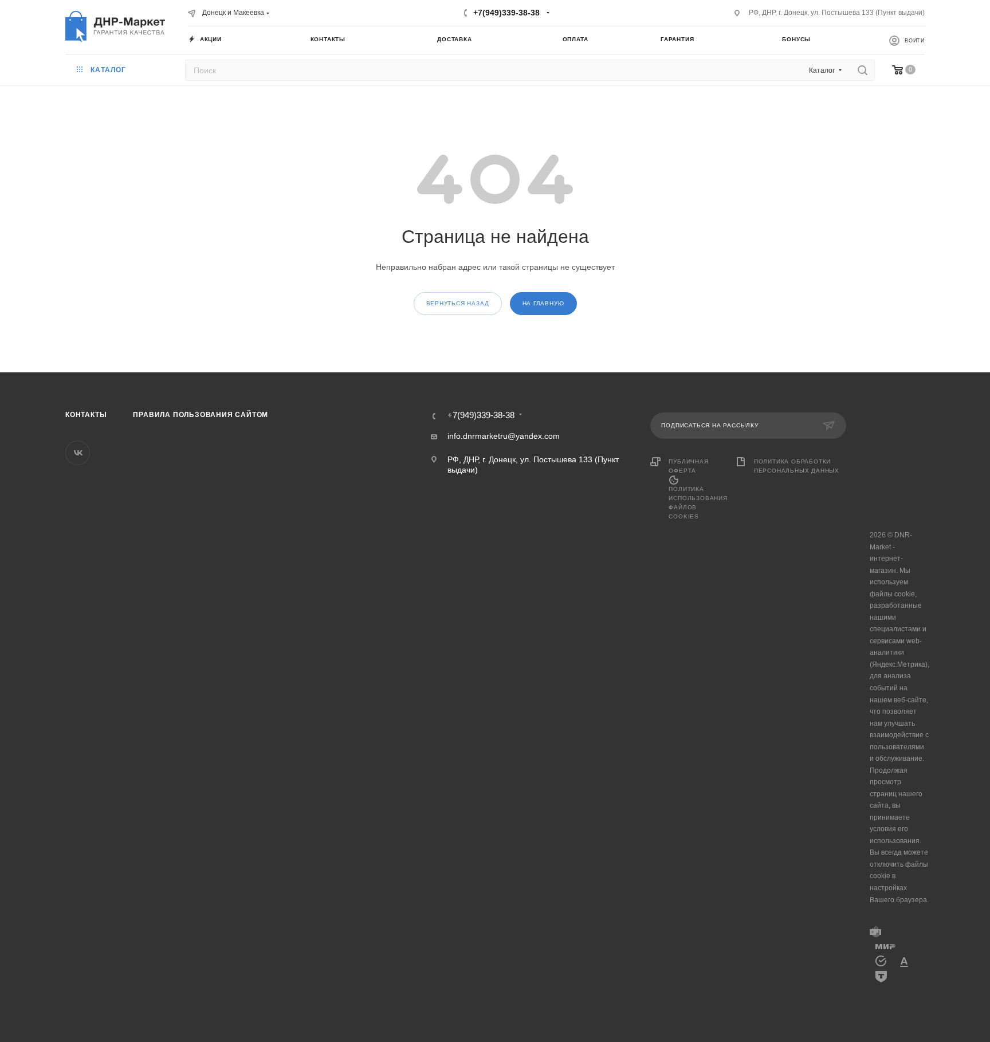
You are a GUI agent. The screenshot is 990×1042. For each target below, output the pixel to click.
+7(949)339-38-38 (506, 12)
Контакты (86, 415)
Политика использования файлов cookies (698, 503)
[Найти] (862, 70)
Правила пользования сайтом (200, 415)
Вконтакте (77, 453)
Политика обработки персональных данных (796, 466)
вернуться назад (457, 303)
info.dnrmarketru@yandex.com (503, 436)
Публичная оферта (688, 466)
